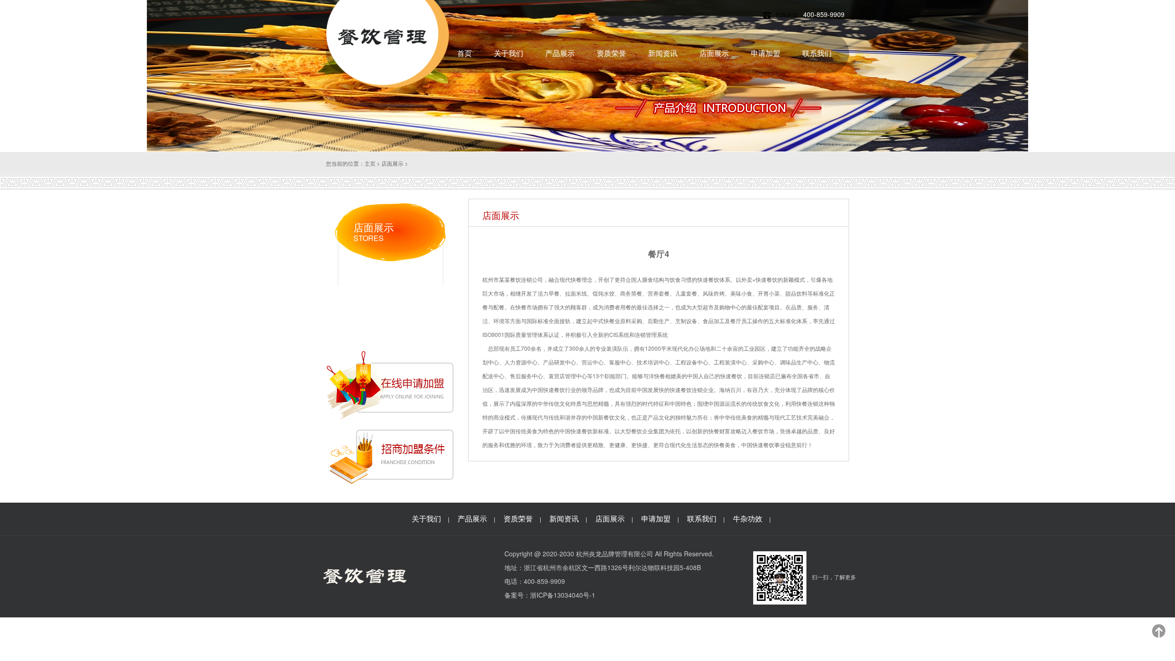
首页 (464, 53)
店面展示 (714, 53)
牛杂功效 (747, 518)
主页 (369, 163)
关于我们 (508, 53)
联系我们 (817, 53)
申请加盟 (765, 53)
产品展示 (560, 53)
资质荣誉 (611, 53)
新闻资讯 (662, 53)
